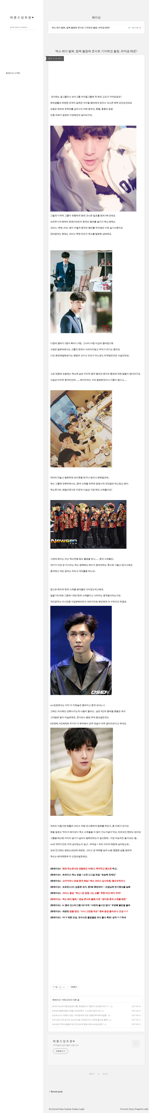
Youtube (75, 1109)
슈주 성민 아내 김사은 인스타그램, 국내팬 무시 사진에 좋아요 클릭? (80, 1020)
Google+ (82, 1109)
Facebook (67, 1109)
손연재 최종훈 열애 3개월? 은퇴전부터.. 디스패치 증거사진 (76, 1011)
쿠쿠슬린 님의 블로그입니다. (66, 1045)
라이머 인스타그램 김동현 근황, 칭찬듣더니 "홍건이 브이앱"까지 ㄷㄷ (81, 1006)
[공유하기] (60, 987)
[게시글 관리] (64, 987)
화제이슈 (13, 73)
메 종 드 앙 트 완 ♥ (22, 17)
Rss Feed (52, 1109)
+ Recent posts (56, 1091)
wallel (146, 1109)
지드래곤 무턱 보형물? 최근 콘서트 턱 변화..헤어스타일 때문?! (78, 1024)
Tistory (131, 1109)
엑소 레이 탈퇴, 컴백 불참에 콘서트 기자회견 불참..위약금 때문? (81, 28)
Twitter (61, 1109)
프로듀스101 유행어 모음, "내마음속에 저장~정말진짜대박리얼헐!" (80, 1015)
